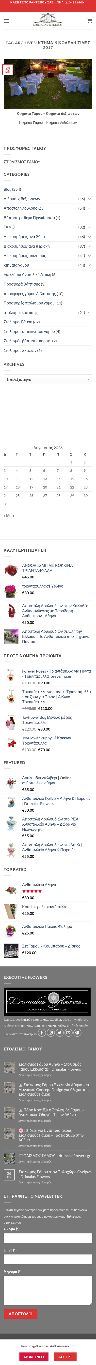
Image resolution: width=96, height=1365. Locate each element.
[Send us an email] (68, 1033)
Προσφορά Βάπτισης (22, 284)
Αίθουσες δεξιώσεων (22, 198)
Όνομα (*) (11, 1229)
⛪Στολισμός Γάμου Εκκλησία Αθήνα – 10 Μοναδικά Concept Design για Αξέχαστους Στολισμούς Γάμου (54, 1089)
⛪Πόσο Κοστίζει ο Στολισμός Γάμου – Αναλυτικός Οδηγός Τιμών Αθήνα (51, 1112)
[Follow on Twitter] (60, 1033)
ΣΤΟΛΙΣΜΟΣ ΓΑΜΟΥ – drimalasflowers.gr (54, 1155)
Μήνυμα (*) (12, 1271)
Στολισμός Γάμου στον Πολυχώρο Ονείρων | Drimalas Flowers (55, 1174)
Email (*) (10, 1250)
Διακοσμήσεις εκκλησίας (25, 255)
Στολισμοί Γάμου (18, 321)
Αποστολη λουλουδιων (24, 208)
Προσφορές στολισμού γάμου (29, 303)
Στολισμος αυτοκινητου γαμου (29, 331)
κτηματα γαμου (16, 265)
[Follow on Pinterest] (77, 1033)
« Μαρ (9, 515)
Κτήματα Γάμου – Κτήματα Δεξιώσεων (48, 113)
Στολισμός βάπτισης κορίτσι (27, 340)
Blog (7, 189)
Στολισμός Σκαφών (20, 350)
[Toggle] (89, 198)
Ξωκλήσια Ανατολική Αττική (27, 274)
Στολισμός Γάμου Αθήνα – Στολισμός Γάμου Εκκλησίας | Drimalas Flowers (49, 1066)
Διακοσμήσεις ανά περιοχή (27, 246)
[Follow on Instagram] (51, 1033)
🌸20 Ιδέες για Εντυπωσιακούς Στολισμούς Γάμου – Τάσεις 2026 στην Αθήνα (51, 1135)
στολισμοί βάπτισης (21, 312)
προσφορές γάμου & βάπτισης (30, 293)
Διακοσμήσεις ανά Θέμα (24, 236)
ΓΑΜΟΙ (10, 227)
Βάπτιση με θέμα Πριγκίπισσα (29, 217)
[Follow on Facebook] (42, 1033)
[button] (7, 21)
